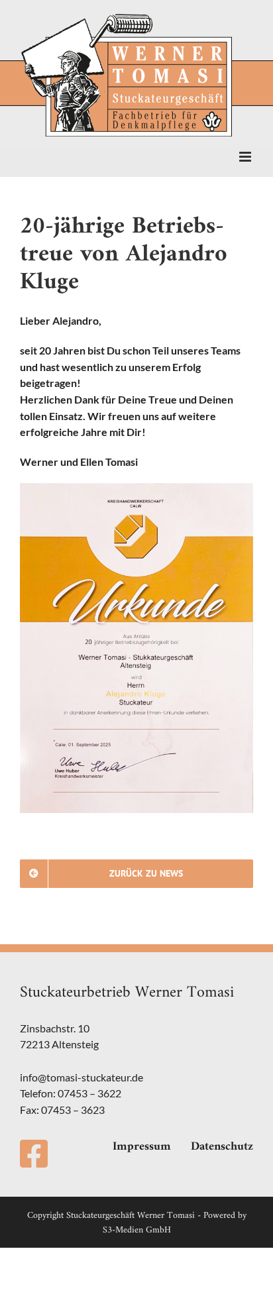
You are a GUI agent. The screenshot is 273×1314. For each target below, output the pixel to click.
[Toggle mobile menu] (246, 157)
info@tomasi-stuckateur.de (81, 1077)
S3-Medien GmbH (137, 1230)
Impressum (142, 1146)
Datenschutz (222, 1146)
